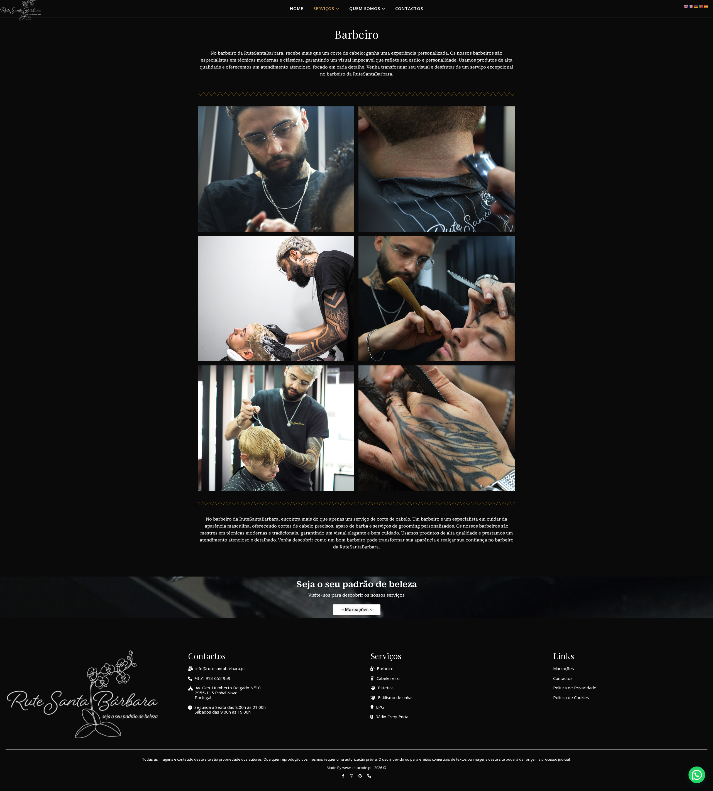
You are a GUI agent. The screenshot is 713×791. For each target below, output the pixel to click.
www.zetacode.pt (357, 767)
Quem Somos (364, 8)
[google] (360, 775)
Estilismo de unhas (396, 697)
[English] (686, 6)
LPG (380, 707)
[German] (696, 6)
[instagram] (352, 775)
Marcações (563, 668)
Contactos (409, 8)
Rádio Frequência (391, 716)
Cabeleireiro (388, 678)
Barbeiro (385, 668)
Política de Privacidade (574, 687)
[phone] (369, 775)
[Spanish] (706, 6)
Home (296, 8)
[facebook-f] (343, 775)
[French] (691, 6)
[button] (696, 774)
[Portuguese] (701, 6)
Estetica (386, 687)
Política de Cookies (571, 697)
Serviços (323, 8)
